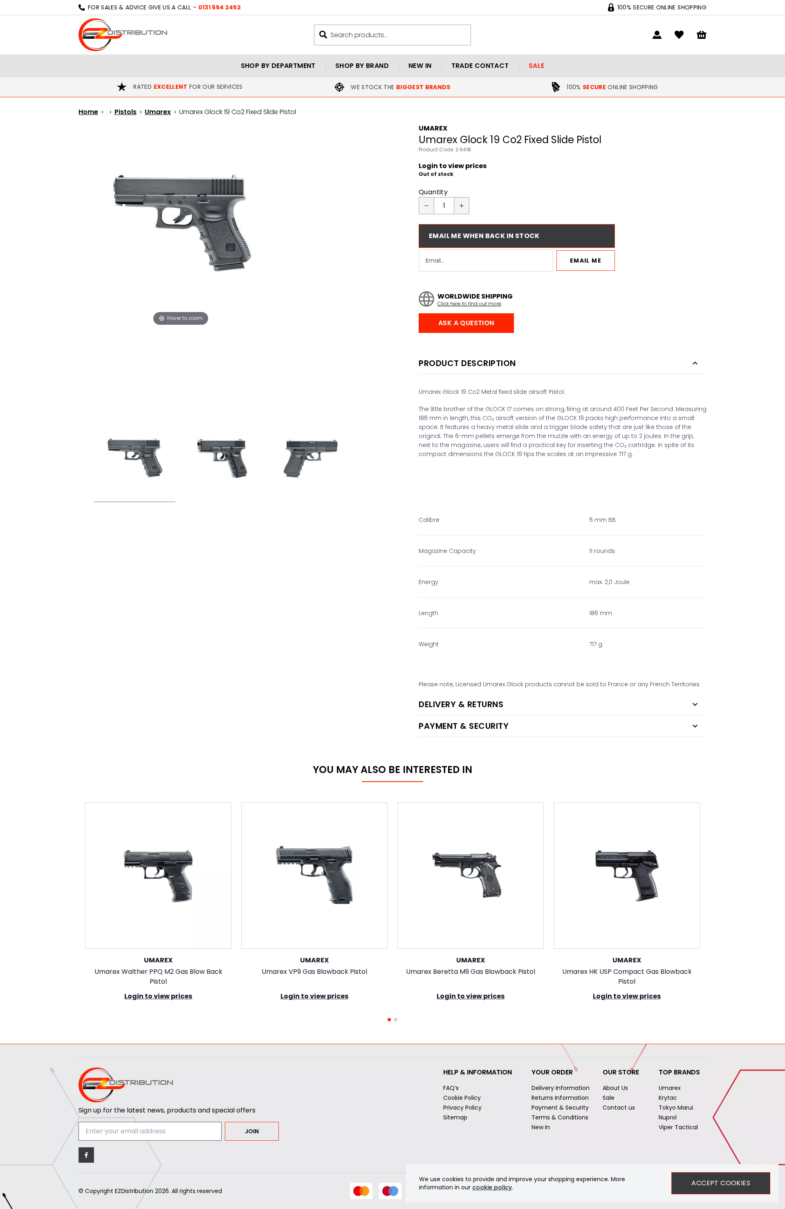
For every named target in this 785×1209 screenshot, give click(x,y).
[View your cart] (701, 35)
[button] (389, 1019)
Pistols (125, 112)
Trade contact (480, 65)
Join (252, 1131)
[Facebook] (86, 1155)
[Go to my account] (657, 35)
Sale (537, 65)
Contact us (619, 1107)
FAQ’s (451, 1088)
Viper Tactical (678, 1127)
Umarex (158, 112)
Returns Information (560, 1098)
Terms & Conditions (560, 1117)
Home (88, 112)
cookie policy (492, 1187)
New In (541, 1127)
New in (419, 65)
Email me (585, 260)
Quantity (433, 192)
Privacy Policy (462, 1107)
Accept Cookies (720, 1183)
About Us (615, 1088)
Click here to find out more (469, 303)
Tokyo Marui (676, 1107)
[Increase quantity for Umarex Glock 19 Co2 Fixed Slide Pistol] (461, 205)
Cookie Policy (462, 1098)
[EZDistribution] (122, 34)
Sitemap (455, 1117)
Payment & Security (560, 1107)
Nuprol (668, 1117)
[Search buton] (323, 34)
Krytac (668, 1098)
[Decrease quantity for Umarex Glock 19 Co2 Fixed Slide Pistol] (426, 205)
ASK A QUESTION (466, 323)
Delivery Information (561, 1088)
